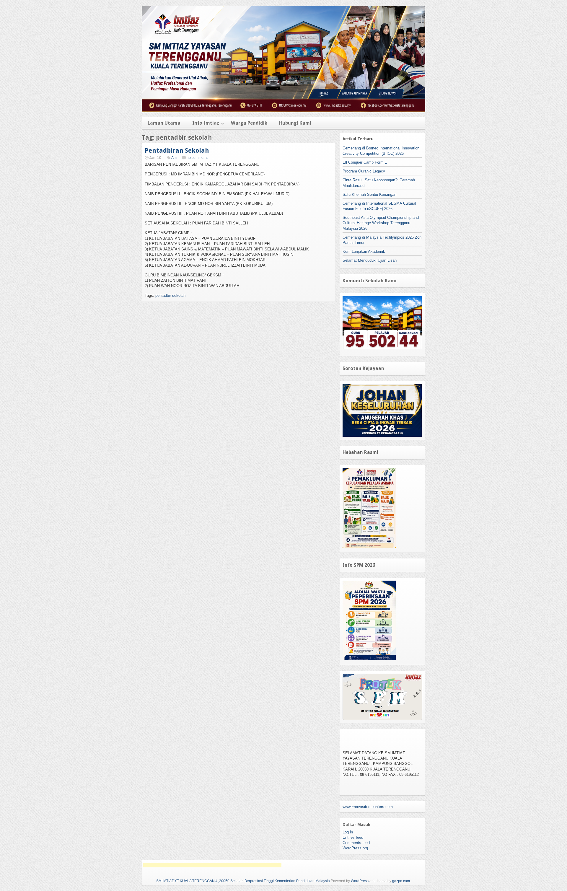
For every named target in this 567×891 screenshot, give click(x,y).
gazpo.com (401, 881)
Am (174, 158)
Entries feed (353, 837)
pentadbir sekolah (170, 295)
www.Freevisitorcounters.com (368, 806)
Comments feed (356, 842)
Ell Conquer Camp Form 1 (365, 162)
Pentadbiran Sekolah (177, 150)
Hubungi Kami (295, 123)
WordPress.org (355, 848)
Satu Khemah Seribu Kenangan (369, 194)
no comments (197, 158)
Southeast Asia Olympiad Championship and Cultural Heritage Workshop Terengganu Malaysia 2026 (381, 222)
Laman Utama (164, 123)
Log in (348, 832)
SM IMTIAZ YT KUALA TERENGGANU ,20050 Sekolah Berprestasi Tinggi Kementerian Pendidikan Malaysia (243, 881)
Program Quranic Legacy (364, 171)
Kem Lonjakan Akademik (364, 251)
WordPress (360, 881)
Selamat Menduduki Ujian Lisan (370, 260)
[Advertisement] (212, 865)
